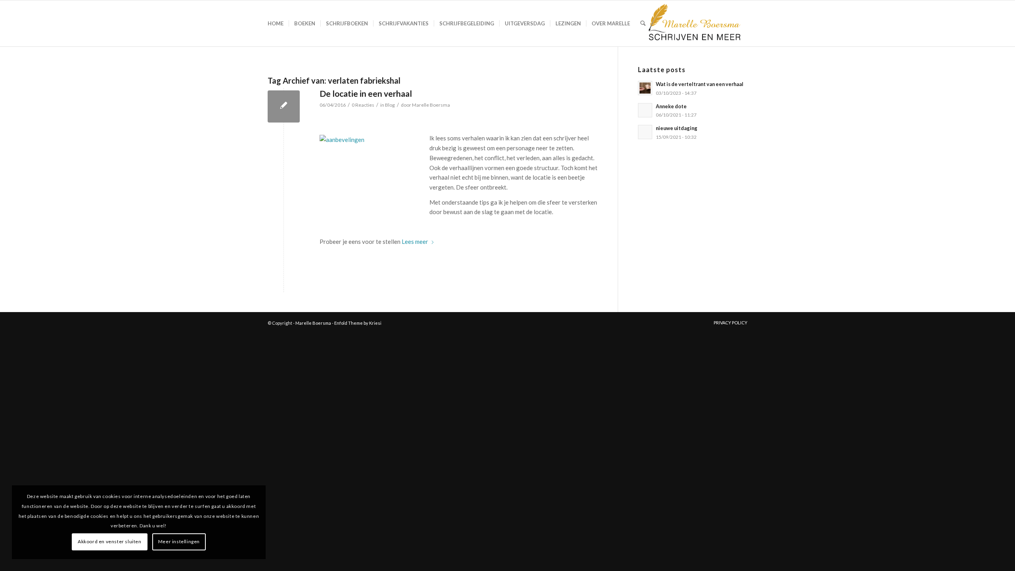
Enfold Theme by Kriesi (357, 323)
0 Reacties (363, 105)
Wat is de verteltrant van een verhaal (699, 84)
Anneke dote (671, 106)
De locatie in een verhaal (366, 93)
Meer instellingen (179, 541)
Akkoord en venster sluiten (110, 541)
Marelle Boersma (431, 105)
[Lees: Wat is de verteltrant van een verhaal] (645, 88)
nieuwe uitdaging (676, 128)
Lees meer (415, 241)
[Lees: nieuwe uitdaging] (645, 132)
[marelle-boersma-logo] (693, 23)
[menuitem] (275, 23)
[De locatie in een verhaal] (284, 106)
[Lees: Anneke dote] (645, 110)
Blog (390, 105)
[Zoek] (643, 23)
